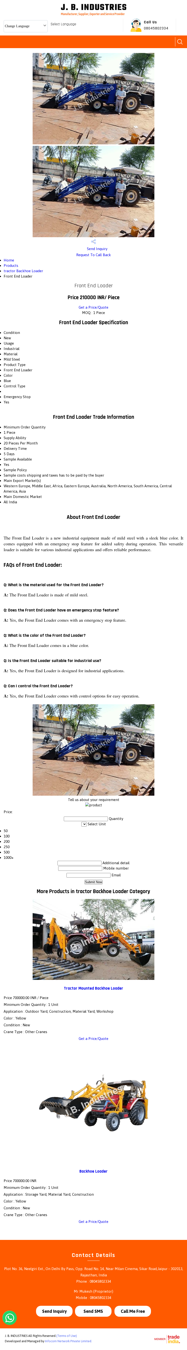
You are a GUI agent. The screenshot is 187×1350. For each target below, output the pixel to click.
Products (11, 265)
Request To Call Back (93, 255)
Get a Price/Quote (93, 307)
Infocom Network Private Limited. (68, 1341)
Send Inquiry (96, 249)
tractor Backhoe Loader (23, 271)
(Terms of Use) (66, 1336)
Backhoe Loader (93, 1171)
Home (9, 260)
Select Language (63, 24)
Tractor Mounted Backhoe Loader (93, 988)
